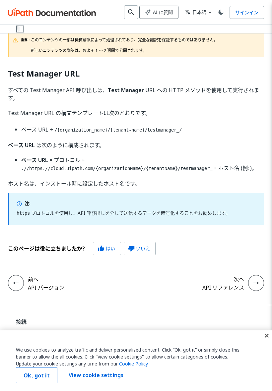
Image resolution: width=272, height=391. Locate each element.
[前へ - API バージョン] (16, 283)
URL (44, 74)
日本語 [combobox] (195, 12)
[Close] (267, 336)
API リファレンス (223, 288)
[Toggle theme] (221, 12)
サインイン (246, 12)
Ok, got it (37, 375)
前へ (33, 279)
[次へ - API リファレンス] (256, 283)
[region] (136, 360)
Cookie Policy (133, 363)
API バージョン (46, 288)
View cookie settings (96, 375)
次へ (239, 279)
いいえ (139, 248)
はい (106, 248)
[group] (82, 248)
